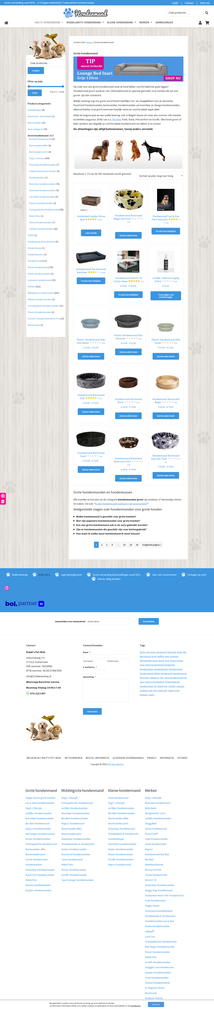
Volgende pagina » (151, 544)
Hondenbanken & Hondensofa (77, 844)
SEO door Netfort (116, 764)
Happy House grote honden (42, 171)
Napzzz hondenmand (72, 823)
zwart (151, 694)
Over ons (205, 2)
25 (137, 544)
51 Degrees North (154, 987)
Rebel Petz (34, 216)
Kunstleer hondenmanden (42, 183)
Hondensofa (166, 673)
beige (180, 652)
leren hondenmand (173, 677)
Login (175, 2)
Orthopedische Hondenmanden (43, 305)
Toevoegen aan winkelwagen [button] (166, 295)
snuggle (180, 686)
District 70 (150, 880)
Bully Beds (150, 808)
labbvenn (154, 677)
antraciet (150, 652)
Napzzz (149, 849)
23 (124, 544)
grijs (167, 660)
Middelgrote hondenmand (41, 292)
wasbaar (144, 694)
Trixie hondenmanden (157, 977)
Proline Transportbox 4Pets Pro (44, 318)
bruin (154, 656)
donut (162, 660)
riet (166, 686)
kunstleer (144, 677)
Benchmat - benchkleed (39, 116)
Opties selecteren (128, 235)
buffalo (160, 656)
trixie (176, 690)
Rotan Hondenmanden (40, 222)
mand (147, 681)
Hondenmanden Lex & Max (159, 921)
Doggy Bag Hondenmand (159, 890)
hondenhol (169, 664)
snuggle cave (146, 690)
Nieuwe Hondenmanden (39, 299)
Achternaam (113, 661)
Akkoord (156, 1004)
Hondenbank (157, 664)
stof (155, 690)
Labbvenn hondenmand (39, 280)
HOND (31, 235)
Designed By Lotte (149, 660)
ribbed (160, 686)
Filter (34, 92)
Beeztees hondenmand (157, 803)
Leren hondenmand (72, 859)
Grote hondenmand (38, 135)
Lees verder (91, 232)
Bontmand (151, 993)
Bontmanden (34, 122)
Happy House (176, 660)
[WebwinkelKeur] (6, 587)
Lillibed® (149, 931)
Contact (189, 2)
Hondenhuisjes (116, 839)
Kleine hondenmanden (39, 273)
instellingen (135, 1005)
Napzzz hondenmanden (41, 203)
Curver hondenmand (36, 859)
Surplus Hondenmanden (38, 890)
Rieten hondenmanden (120, 854)
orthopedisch (157, 681)
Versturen (92, 711)
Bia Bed (116, 119)
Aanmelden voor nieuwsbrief (70, 621)
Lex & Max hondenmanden (42, 196)
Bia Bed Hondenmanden (74, 818)
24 (131, 544)
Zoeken (207, 13)
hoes (142, 664)
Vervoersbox (34, 325)
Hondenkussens (35, 254)
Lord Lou (150, 936)
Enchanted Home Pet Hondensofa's (164, 895)
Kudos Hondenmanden (73, 849)
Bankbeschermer (154, 864)
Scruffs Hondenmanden (74, 875)
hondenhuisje (146, 669)
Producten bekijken (166, 231)
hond (147, 664)
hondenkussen (161, 669)
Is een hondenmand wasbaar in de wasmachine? (121, 503)
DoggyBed (150, 823)
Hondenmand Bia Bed (157, 854)
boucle (147, 656)
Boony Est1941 (153, 869)
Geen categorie (35, 129)
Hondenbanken (36, 177)
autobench (161, 652)
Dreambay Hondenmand (121, 828)
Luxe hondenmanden (156, 839)
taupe (171, 690)
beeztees (171, 652)
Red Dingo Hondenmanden (40, 833)
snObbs (172, 686)
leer (162, 677)
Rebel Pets (67, 864)
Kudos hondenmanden (157, 926)
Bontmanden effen (38, 145)
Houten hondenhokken (37, 885)
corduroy (174, 656)
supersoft (162, 690)
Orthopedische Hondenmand (43, 209)
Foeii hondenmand (118, 797)
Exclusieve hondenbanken (159, 911)
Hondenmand (34, 260)
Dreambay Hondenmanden (42, 164)
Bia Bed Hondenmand (40, 139)
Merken (31, 286)
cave (167, 656)
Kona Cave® (151, 833)
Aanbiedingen (34, 109)
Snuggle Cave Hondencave (159, 967)
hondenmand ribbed (150, 673)
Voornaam (88, 661)
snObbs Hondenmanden (41, 228)
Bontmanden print (38, 151)
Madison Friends (154, 998)
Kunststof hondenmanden (42, 190)
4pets (142, 652)
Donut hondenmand (156, 828)
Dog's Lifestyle (36, 158)
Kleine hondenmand (38, 267)
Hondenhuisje (34, 248)
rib (155, 686)
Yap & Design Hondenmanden (77, 880)
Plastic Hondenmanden (39, 312)
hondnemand (179, 673)
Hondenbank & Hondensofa (41, 241)
